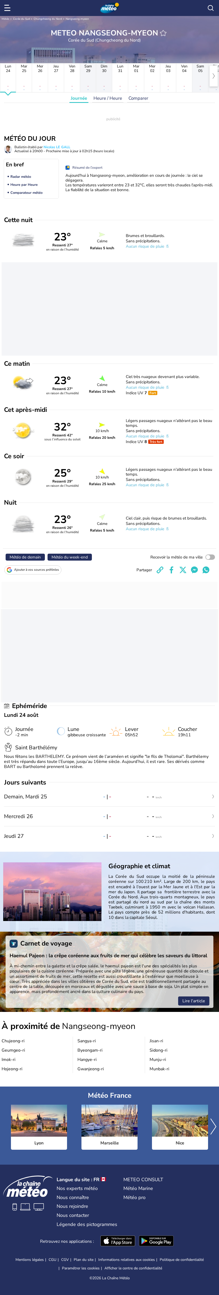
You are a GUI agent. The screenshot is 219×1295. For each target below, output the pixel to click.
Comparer (138, 98)
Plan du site (83, 1259)
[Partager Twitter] (182, 569)
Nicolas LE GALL (57, 147)
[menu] (8, 8)
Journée (79, 98)
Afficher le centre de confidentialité (133, 1268)
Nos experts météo (77, 1188)
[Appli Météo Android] (156, 1241)
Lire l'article (193, 1001)
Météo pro (134, 1197)
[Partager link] (160, 569)
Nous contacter (73, 1215)
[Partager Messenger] (194, 569)
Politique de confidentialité (182, 1259)
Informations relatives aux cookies (126, 1259)
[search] (210, 8)
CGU (52, 1259)
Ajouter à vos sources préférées (36, 570)
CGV (65, 1259)
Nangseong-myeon (77, 19)
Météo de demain (25, 557)
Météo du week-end (70, 557)
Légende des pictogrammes (87, 1224)
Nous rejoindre (72, 1206)
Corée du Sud (21, 19)
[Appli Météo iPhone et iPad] (117, 1241)
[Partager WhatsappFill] (205, 569)
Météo (5, 19)
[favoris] (163, 33)
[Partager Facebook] (171, 569)
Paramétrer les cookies (81, 1268)
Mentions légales (29, 1259)
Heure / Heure (107, 98)
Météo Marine (138, 1188)
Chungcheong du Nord (48, 19)
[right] (213, 76)
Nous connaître (73, 1197)
